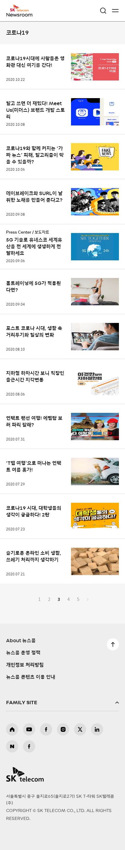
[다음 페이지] (88, 599)
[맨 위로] (113, 644)
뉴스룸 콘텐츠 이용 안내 (30, 677)
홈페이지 (12, 729)
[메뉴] (115, 10)
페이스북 (46, 729)
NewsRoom (19, 14)
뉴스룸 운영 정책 (23, 652)
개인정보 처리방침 (25, 665)
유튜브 (29, 729)
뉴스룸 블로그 (12, 746)
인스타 (63, 729)
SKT (21, 11)
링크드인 (97, 729)
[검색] (103, 10)
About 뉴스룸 (21, 640)
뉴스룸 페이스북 (29, 746)
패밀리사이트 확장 (62, 702)
